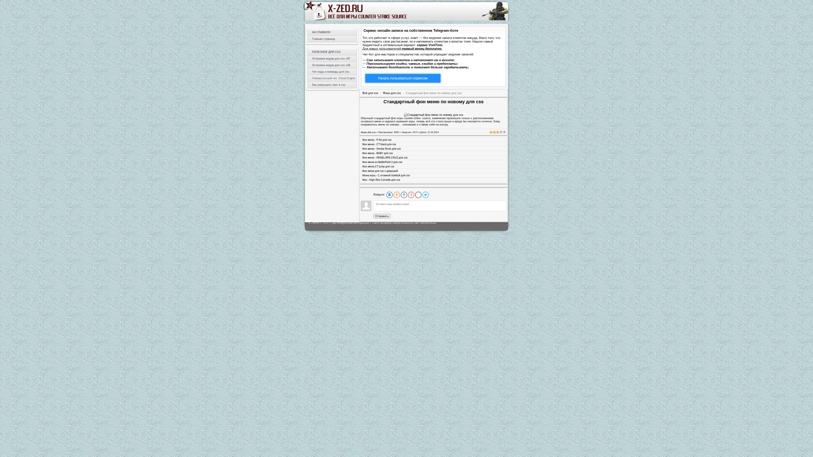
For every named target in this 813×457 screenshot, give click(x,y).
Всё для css (370, 93)
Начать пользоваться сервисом (403, 78)
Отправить (382, 216)
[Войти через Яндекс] (411, 195)
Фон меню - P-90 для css (376, 139)
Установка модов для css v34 (331, 65)
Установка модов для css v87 (331, 58)
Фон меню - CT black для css (379, 144)
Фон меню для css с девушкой (380, 170)
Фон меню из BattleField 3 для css (382, 162)
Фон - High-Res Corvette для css (381, 179)
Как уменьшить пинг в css (329, 84)
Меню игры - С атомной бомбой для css (386, 175)
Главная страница (323, 38)
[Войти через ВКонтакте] (389, 195)
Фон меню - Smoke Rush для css (381, 148)
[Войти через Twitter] (425, 195)
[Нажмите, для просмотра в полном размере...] (433, 114)
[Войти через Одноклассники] (397, 195)
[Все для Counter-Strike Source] (367, 11)
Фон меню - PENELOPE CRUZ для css (385, 157)
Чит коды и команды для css (330, 71)
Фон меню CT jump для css (378, 166)
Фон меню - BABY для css (377, 153)
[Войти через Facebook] (404, 195)
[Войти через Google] (418, 195)
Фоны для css (392, 93)
